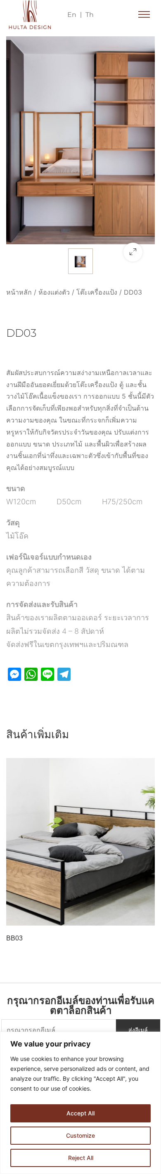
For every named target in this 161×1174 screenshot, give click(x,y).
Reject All (80, 1157)
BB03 (14, 938)
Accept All (80, 1113)
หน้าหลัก (19, 292)
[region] (80, 1103)
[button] (144, 14)
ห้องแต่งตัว (54, 292)
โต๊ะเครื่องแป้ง (96, 292)
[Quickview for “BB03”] (80, 841)
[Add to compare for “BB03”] (146, 917)
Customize (80, 1135)
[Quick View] (22, 917)
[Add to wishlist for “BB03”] (128, 917)
